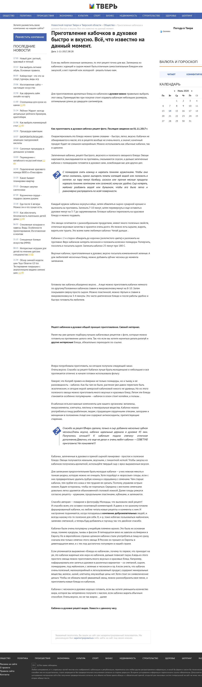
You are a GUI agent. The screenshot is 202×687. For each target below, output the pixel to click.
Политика (25, 16)
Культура (83, 16)
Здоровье (171, 16)
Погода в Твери (183, 28)
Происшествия (45, 16)
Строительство (151, 16)
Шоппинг (187, 16)
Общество (8, 16)
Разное (7, 22)
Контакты (4, 674)
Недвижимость (128, 16)
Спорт (97, 16)
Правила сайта (7, 671)
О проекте (5, 667)
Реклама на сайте (8, 664)
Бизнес (110, 16)
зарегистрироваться (84, 638)
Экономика (66, 16)
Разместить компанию (29, 37)
